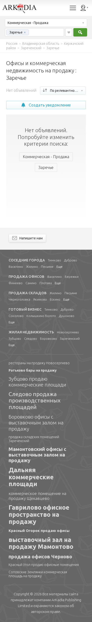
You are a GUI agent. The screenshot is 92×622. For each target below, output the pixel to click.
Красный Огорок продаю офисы (39, 530)
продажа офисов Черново (40, 556)
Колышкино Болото (41, 315)
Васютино (16, 266)
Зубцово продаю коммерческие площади (37, 381)
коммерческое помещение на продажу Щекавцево (37, 496)
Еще (59, 266)
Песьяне (47, 266)
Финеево (16, 283)
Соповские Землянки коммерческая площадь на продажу (38, 574)
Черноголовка (19, 299)
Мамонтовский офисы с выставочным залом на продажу (37, 454)
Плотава (45, 283)
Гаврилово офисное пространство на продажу (39, 514)
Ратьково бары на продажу (33, 370)
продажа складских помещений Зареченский (34, 439)
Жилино (32, 266)
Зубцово (15, 338)
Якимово (40, 299)
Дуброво (70, 260)
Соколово (16, 315)
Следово (30, 338)
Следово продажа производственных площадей (35, 400)
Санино (31, 283)
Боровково (48, 338)
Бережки (72, 276)
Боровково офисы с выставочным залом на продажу (36, 422)
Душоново (66, 315)
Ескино (55, 299)
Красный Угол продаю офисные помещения (44, 565)
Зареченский (70, 338)
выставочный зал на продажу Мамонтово (41, 543)
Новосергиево (68, 332)
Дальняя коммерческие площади (31, 477)
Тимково (54, 260)
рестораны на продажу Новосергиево (39, 363)
